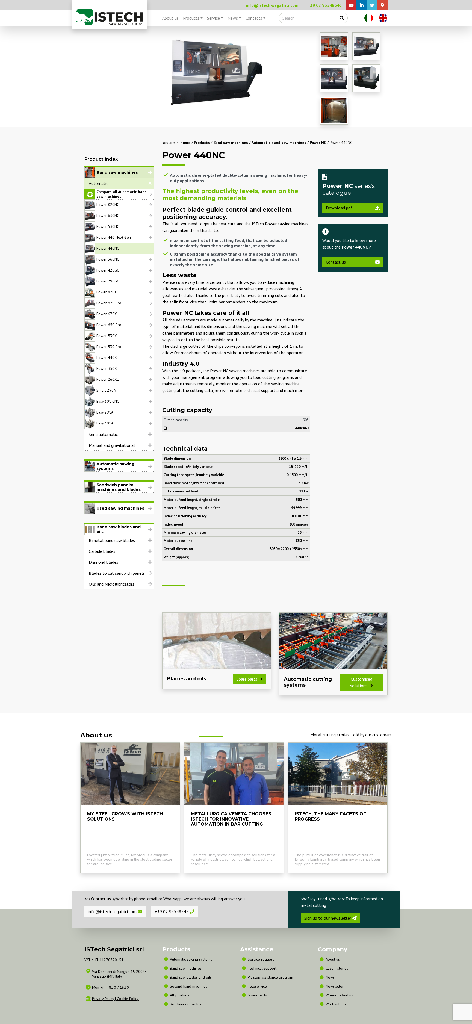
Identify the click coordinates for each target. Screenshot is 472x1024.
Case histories (337, 968)
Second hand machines (188, 986)
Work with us (336, 1004)
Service (213, 18)
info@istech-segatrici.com (272, 5)
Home (185, 142)
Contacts (254, 18)
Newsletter (335, 986)
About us (170, 18)
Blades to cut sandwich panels (117, 573)
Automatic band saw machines (279, 142)
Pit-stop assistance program (270, 977)
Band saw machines (230, 142)
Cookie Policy (128, 998)
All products (180, 995)
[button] (119, 183)
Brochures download (187, 1004)
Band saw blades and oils (191, 977)
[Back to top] (439, 1004)
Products (191, 18)
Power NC (318, 142)
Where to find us (339, 995)
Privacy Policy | (104, 998)
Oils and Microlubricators (111, 584)
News (233, 18)
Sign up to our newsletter (328, 918)
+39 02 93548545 (325, 5)
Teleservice (257, 986)
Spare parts (257, 995)
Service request (261, 959)
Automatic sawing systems (191, 959)
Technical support (262, 968)
